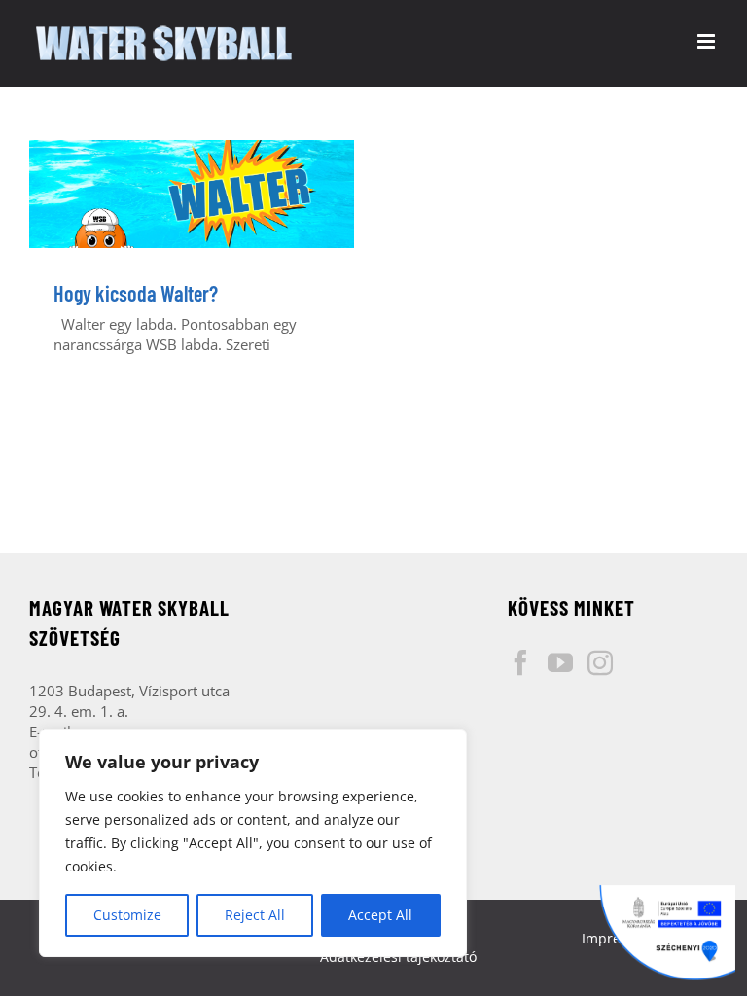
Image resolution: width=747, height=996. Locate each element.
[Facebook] (520, 662)
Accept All (380, 915)
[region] (253, 843)
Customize (127, 915)
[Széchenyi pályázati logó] (667, 932)
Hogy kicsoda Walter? (135, 292)
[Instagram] (600, 662)
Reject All (255, 915)
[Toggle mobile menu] (707, 41)
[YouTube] (560, 662)
